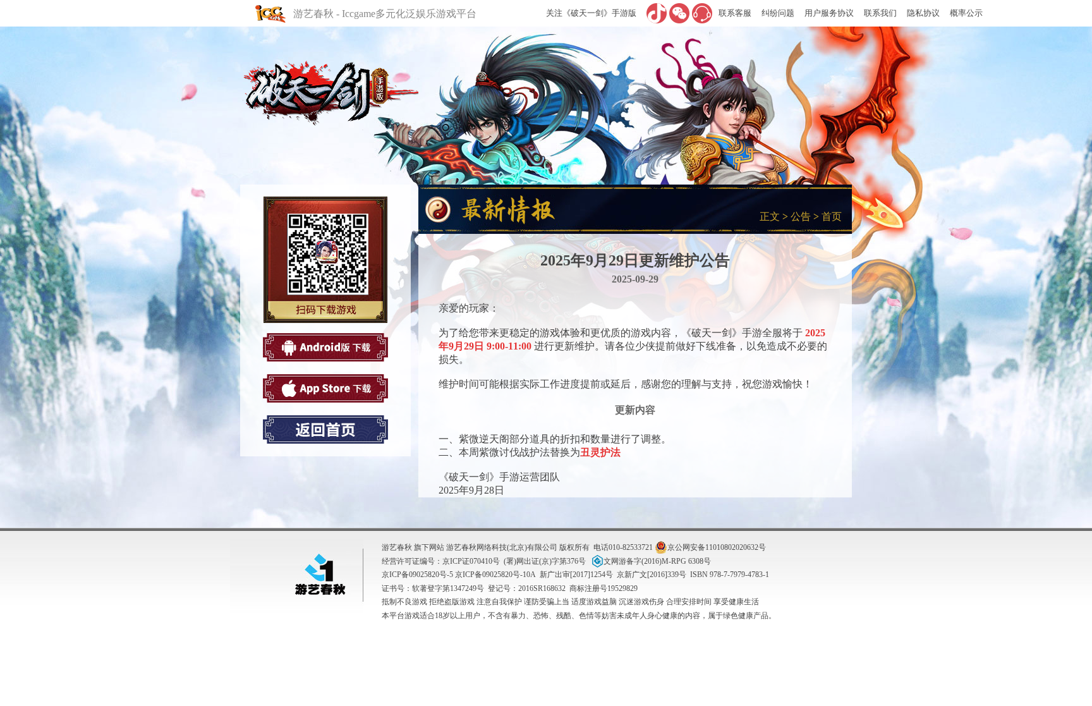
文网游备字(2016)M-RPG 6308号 (657, 561)
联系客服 (735, 13)
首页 (832, 216)
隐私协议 (923, 13)
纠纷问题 (777, 13)
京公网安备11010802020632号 (716, 547)
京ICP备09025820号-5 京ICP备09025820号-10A (459, 574)
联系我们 (880, 13)
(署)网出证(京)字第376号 (545, 561)
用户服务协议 (829, 13)
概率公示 (966, 13)
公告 (801, 216)
